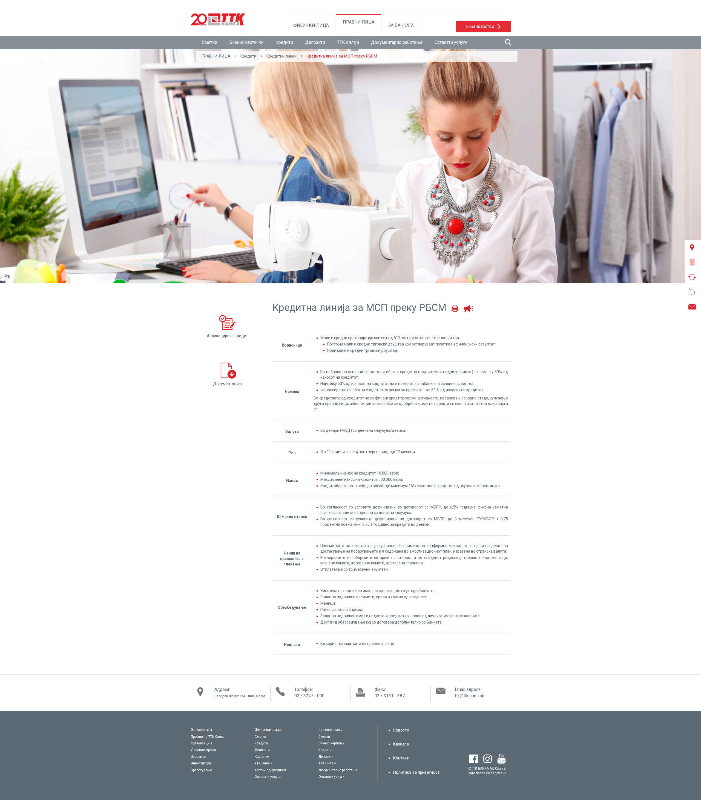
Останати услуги (451, 42)
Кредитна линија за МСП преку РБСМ (341, 56)
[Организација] (218, 743)
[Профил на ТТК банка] (218, 737)
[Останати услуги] (282, 777)
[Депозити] (282, 750)
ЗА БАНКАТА (401, 25)
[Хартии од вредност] (282, 770)
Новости (401, 730)
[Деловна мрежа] (218, 750)
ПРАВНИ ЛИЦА (358, 22)
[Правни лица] (346, 729)
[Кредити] (282, 743)
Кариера (401, 744)
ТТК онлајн (348, 42)
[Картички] (282, 757)
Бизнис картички (246, 42)
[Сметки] (282, 737)
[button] (483, 26)
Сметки (209, 42)
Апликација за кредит (227, 335)
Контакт (401, 758)
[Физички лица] (282, 729)
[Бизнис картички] (346, 743)
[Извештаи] (218, 757)
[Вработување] (218, 770)
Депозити (315, 42)
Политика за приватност (416, 772)
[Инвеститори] (218, 763)
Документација (227, 383)
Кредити (284, 42)
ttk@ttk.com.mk (469, 695)
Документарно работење (397, 42)
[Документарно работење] (346, 770)
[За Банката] (218, 729)
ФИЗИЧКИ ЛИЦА (311, 25)
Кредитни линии (281, 56)
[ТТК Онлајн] (282, 763)
